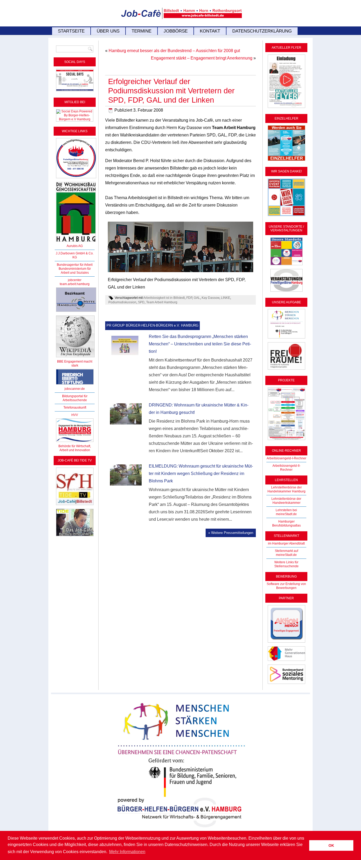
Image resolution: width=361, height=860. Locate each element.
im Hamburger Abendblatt (286, 543)
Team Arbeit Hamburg (161, 302)
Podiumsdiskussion (122, 302)
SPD (141, 302)
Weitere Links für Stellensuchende (286, 564)
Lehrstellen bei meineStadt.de (286, 512)
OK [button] (331, 845)
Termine (141, 31)
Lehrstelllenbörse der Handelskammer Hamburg (286, 489)
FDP (189, 298)
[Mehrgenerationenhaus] (286, 661)
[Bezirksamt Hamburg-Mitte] (76, 312)
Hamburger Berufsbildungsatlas (286, 523)
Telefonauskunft (74, 407)
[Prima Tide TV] (75, 505)
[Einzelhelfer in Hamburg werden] (286, 161)
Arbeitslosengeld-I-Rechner (286, 458)
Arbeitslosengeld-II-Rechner (286, 468)
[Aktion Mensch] (286, 643)
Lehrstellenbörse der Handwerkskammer (286, 501)
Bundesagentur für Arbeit (74, 265)
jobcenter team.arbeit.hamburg (75, 282)
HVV (74, 415)
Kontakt (210, 31)
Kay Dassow (210, 298)
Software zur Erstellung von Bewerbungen (286, 586)
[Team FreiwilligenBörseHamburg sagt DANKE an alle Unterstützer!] (286, 216)
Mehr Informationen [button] (127, 851)
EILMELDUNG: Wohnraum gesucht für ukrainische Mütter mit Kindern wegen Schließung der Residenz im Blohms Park (201, 473)
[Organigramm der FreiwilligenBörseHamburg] (286, 440)
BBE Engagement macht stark (74, 363)
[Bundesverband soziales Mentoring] (286, 684)
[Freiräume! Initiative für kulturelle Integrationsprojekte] (286, 370)
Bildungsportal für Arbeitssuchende (74, 398)
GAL (197, 298)
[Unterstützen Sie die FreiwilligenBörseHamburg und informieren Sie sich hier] (76, 178)
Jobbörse (176, 31)
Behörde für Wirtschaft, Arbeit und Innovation (74, 448)
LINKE (225, 298)
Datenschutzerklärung (262, 31)
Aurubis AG (75, 246)
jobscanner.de (74, 389)
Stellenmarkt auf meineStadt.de (286, 553)
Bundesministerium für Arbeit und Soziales (75, 271)
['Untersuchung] (75, 385)
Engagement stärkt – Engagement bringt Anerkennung (201, 58)
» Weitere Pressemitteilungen (230, 533)
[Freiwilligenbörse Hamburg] (75, 442)
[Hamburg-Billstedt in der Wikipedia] (75, 357)
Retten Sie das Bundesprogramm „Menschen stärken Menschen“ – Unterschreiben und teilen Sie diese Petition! (200, 344)
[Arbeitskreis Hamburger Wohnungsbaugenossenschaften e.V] (76, 242)
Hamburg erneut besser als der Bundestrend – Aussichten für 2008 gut (174, 50)
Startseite (71, 31)
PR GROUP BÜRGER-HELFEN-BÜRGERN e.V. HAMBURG (152, 325)
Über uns (108, 31)
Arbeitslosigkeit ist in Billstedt (164, 298)
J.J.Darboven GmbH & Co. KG (75, 255)
